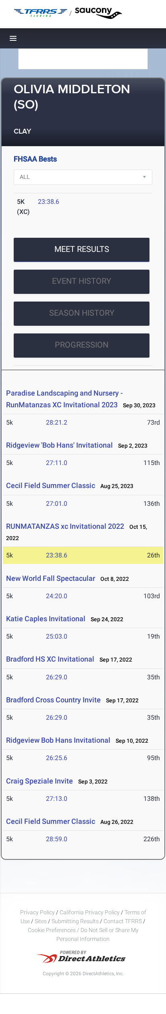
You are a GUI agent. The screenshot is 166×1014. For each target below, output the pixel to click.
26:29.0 (56, 677)
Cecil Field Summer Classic (50, 485)
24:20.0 (56, 596)
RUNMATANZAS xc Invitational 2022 (65, 526)
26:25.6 (56, 758)
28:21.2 (56, 422)
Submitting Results (75, 921)
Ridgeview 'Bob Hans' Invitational (59, 445)
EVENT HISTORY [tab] (81, 281)
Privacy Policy (37, 912)
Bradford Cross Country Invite (53, 700)
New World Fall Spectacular (50, 578)
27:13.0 (56, 798)
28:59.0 (56, 839)
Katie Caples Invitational (45, 618)
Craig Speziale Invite (39, 781)
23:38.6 (48, 201)
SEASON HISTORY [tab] (81, 313)
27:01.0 (56, 503)
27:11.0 (56, 463)
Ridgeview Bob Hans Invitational (58, 740)
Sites (41, 921)
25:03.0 (56, 636)
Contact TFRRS (123, 921)
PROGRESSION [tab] (81, 345)
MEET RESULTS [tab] (81, 249)
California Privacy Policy (90, 912)
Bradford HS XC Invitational (50, 659)
